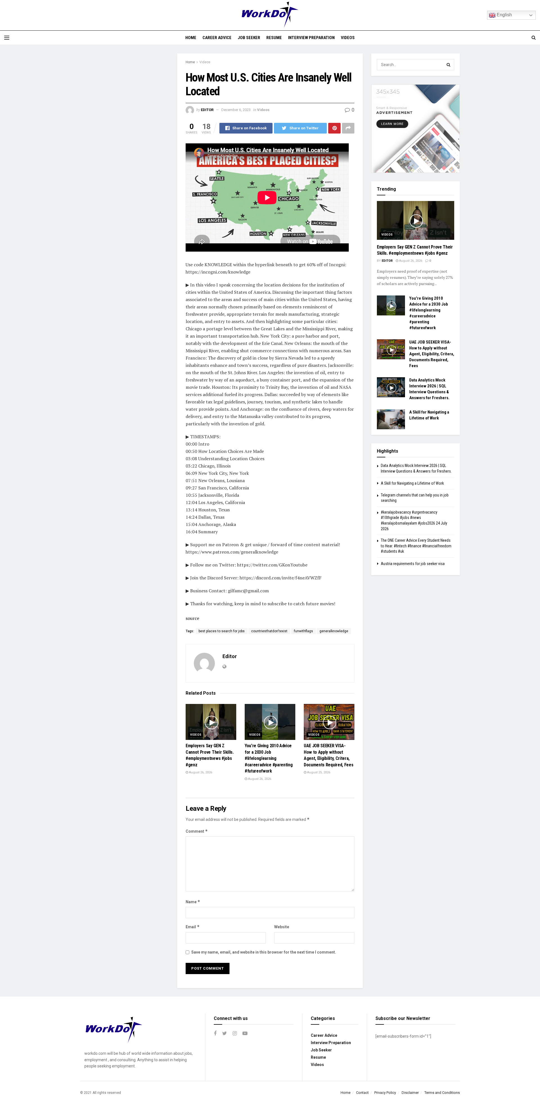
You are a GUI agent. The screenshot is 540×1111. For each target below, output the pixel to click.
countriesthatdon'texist (269, 631)
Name (193, 901)
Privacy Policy (385, 1092)
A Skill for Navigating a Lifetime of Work (412, 483)
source (192, 618)
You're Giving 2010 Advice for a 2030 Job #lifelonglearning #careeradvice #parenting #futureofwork (268, 758)
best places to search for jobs (222, 631)
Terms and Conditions (442, 1092)
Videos (348, 37)
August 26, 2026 (200, 772)
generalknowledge (334, 631)
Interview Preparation (311, 37)
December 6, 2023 (236, 110)
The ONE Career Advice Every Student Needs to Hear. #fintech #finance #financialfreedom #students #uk (416, 546)
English (504, 14)
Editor (207, 110)
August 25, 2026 (318, 772)
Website (281, 927)
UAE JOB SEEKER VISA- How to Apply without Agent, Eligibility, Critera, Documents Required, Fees (431, 354)
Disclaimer (410, 1092)
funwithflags (303, 631)
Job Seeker (249, 37)
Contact (362, 1092)
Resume (274, 37)
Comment (197, 831)
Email (193, 926)
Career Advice (216, 37)
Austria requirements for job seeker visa (413, 563)
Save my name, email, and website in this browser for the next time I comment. (263, 952)
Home (190, 37)
